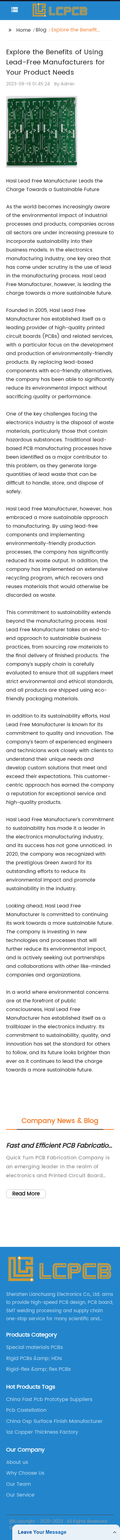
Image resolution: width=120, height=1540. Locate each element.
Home (23, 30)
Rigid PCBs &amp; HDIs (34, 1358)
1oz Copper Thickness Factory (42, 1432)
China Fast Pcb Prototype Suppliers (49, 1399)
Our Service (20, 1495)
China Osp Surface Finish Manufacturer (54, 1421)
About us (17, 1462)
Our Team (18, 1484)
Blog (41, 30)
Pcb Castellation (26, 1410)
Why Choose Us (25, 1473)
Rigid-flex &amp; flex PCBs (38, 1369)
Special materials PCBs (34, 1347)
